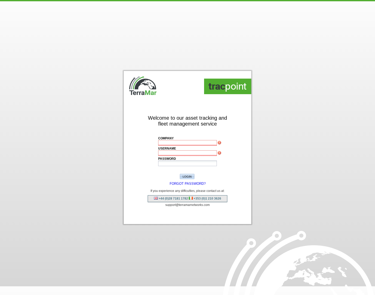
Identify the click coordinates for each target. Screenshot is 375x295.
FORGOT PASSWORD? (188, 184)
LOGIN (187, 176)
